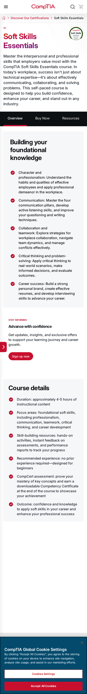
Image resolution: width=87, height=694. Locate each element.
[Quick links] (3, 347)
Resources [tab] (70, 118)
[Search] (72, 7)
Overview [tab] (15, 118)
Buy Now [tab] (42, 118)
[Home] (43, 7)
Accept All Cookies (43, 686)
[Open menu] (5, 6)
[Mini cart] (81, 7)
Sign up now (21, 356)
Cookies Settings (43, 674)
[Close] (82, 642)
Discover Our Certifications (30, 18)
